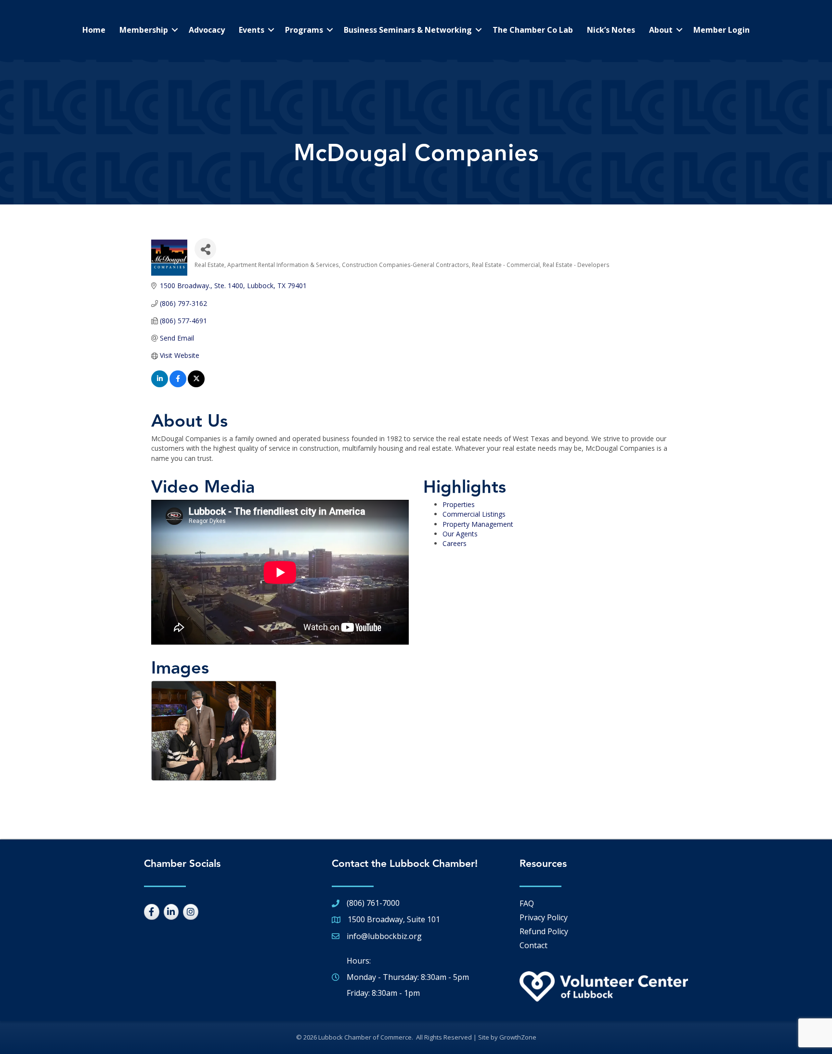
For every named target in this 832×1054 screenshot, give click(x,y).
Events (251, 30)
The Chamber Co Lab (533, 30)
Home (93, 30)
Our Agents (460, 533)
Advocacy (207, 30)
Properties (458, 504)
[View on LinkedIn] (159, 384)
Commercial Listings (474, 514)
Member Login (721, 30)
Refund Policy (544, 931)
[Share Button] (205, 249)
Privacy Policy (544, 917)
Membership (143, 30)
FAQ (527, 903)
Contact (533, 945)
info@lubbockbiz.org (384, 936)
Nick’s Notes (611, 30)
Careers (454, 543)
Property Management (477, 524)
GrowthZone (517, 1037)
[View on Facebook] (177, 384)
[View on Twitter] (196, 384)
